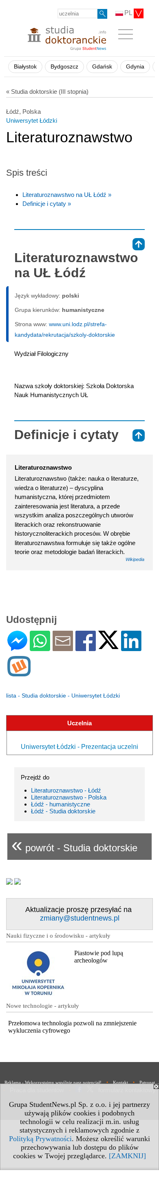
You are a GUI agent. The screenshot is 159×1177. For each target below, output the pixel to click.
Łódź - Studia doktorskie (63, 811)
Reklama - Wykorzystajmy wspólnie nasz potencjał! (53, 1082)
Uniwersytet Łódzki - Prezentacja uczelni (79, 746)
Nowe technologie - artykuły (42, 1006)
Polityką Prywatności (40, 1139)
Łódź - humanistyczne (60, 804)
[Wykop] (19, 672)
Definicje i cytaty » (46, 203)
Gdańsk (102, 67)
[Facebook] (85, 647)
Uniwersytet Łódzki (31, 120)
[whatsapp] (40, 647)
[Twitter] (108, 645)
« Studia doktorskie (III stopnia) (47, 91)
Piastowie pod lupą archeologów (98, 957)
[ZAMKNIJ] (127, 1156)
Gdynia (135, 67)
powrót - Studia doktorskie (74, 844)
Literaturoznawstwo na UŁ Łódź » (66, 194)
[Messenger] (17, 647)
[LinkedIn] (131, 647)
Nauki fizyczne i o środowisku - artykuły (58, 935)
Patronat (147, 1082)
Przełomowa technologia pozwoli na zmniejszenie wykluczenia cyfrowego (72, 1027)
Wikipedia (135, 559)
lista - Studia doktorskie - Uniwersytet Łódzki (63, 695)
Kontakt (120, 1082)
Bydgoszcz (64, 67)
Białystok (25, 67)
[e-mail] (63, 647)
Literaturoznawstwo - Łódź (66, 790)
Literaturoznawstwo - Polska (68, 797)
